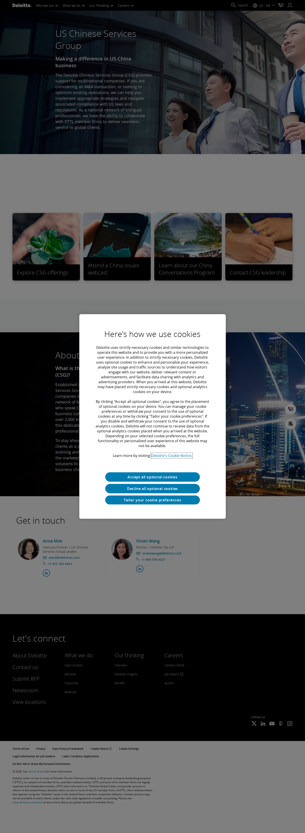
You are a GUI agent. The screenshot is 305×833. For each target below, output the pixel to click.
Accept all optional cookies (152, 477)
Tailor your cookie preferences (152, 500)
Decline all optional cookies (152, 488)
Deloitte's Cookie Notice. (171, 455)
